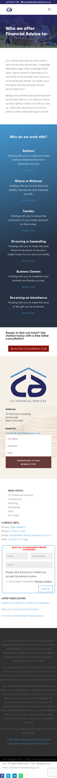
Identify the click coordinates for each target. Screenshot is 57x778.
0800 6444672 (17, 527)
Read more (28, 170)
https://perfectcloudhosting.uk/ (21, 767)
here (45, 698)
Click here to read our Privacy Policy (28, 743)
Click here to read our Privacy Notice (28, 739)
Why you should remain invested (20, 609)
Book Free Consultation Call (28, 348)
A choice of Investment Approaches (22, 615)
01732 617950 (17, 531)
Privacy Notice (43, 581)
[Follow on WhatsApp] (21, 776)
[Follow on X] (8, 776)
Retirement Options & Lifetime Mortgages (25, 602)
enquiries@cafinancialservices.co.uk (23, 433)
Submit (45, 588)
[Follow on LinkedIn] (14, 776)
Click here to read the (30, 581)
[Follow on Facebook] (2, 776)
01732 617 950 (13, 2)
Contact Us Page (18, 539)
